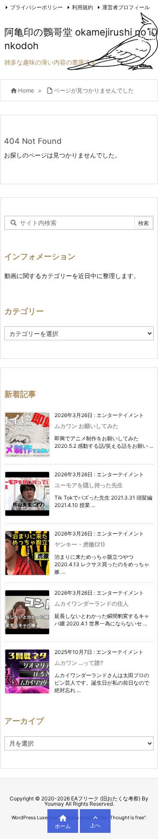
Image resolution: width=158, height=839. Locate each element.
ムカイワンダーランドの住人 (91, 603)
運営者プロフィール (126, 7)
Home (26, 90)
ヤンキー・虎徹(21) (79, 544)
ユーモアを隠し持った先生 (88, 485)
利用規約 (82, 7)
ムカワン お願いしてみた (86, 425)
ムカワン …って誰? (78, 662)
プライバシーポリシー (36, 7)
